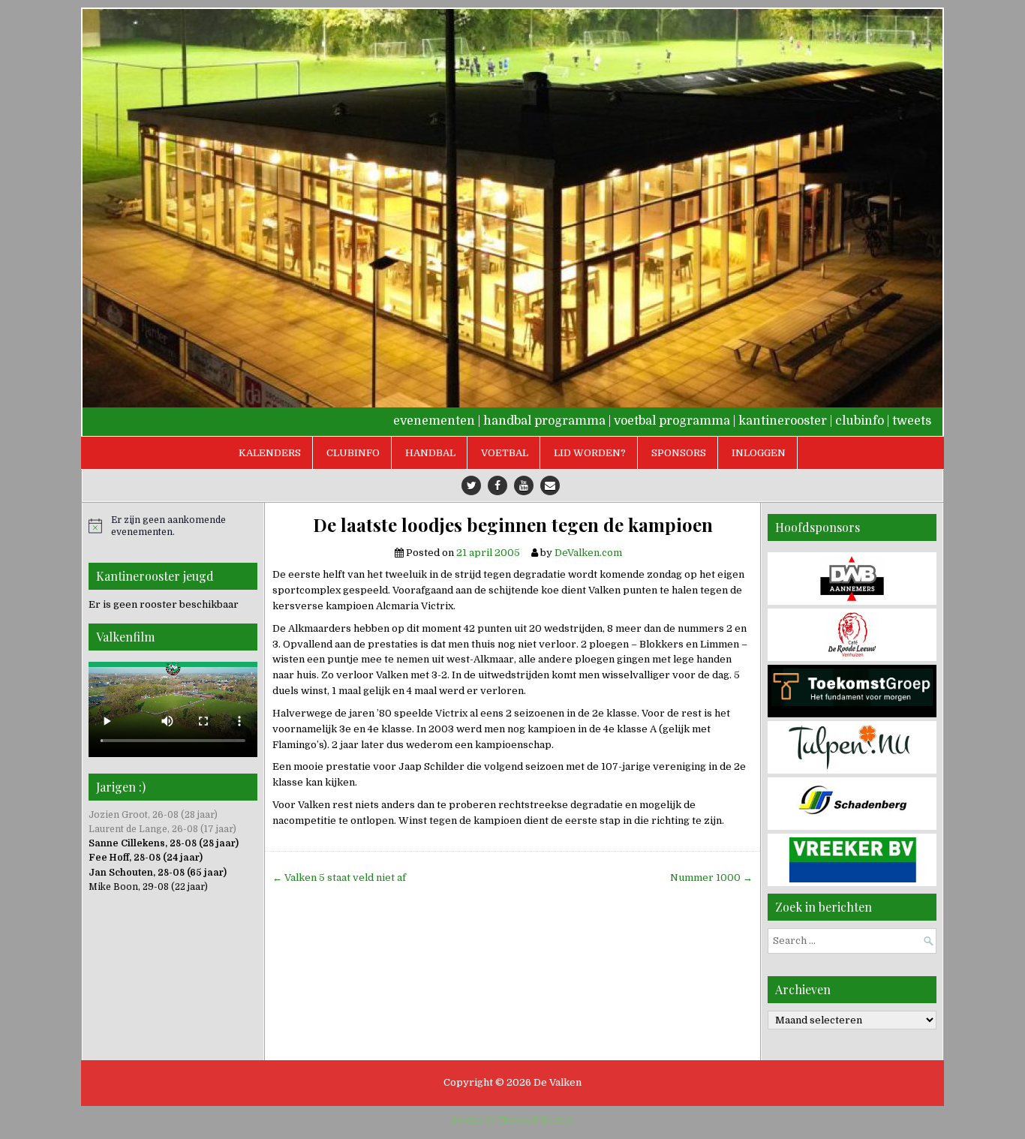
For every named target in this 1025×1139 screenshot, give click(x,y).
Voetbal (504, 452)
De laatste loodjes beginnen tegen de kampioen (513, 525)
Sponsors (678, 452)
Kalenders (270, 452)
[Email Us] (550, 485)
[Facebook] (497, 485)
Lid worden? (590, 452)
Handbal (430, 452)
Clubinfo (353, 452)
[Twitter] (471, 485)
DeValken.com (588, 552)
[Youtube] (524, 485)
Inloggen (759, 452)
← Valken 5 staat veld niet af (339, 877)
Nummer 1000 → (711, 877)
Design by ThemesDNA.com (513, 1120)
